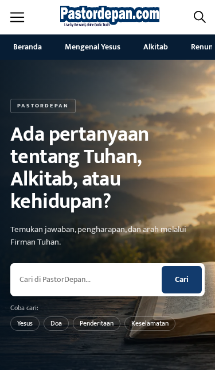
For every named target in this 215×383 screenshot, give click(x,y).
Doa (56, 323)
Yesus (25, 323)
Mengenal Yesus (92, 46)
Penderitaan (97, 323)
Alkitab (155, 46)
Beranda (27, 46)
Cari (182, 279)
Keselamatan (150, 323)
